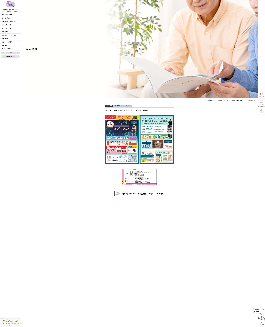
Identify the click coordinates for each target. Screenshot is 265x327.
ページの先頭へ (261, 324)
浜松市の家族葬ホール (8, 21)
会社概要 (4, 45)
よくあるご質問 (6, 28)
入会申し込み (261, 96)
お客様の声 (5, 38)
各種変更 (261, 112)
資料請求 (261, 104)
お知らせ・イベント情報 (9, 35)
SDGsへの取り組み (7, 48)
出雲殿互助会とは (7, 14)
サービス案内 (6, 18)
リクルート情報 (6, 42)
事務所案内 (5, 31)
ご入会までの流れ (7, 25)
